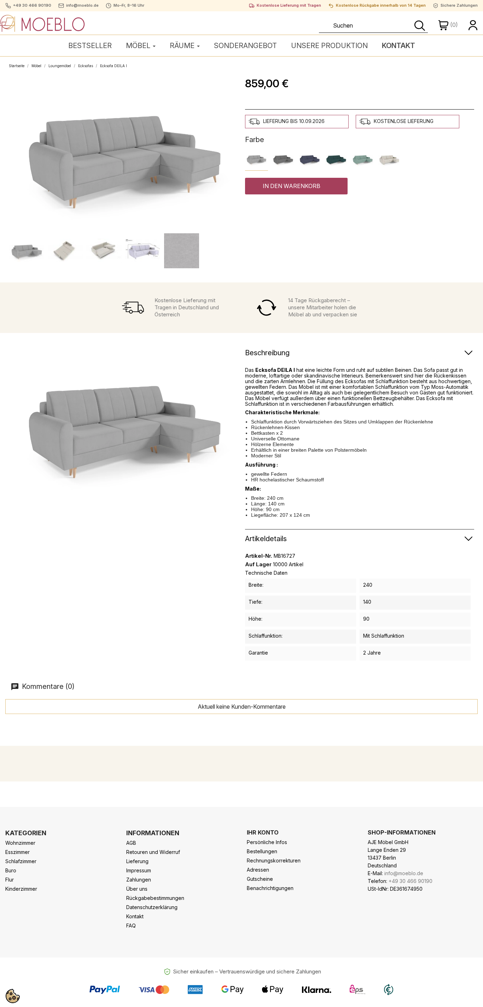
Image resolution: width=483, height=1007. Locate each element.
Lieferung (137, 861)
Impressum (138, 870)
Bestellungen (262, 851)
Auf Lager (258, 564)
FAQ (131, 926)
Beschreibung (267, 353)
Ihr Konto (263, 832)
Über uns (136, 889)
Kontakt (135, 916)
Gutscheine (260, 879)
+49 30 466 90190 (32, 5)
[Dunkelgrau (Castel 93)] (283, 159)
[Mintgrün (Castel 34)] (362, 159)
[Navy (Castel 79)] (309, 159)
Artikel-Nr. (258, 556)
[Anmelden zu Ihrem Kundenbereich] (473, 24)
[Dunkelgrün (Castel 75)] (336, 159)
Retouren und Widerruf (153, 852)
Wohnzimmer (20, 843)
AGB (131, 843)
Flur (9, 880)
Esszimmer (17, 852)
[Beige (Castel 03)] (389, 159)
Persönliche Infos (267, 842)
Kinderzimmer (21, 889)
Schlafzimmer (20, 861)
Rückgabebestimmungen (155, 898)
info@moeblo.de (82, 5)
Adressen (258, 870)
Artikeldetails (266, 538)
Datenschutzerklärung (152, 907)
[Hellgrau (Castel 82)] (256, 159)
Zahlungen (138, 880)
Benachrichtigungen (270, 888)
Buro (10, 870)
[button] (296, 186)
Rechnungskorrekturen (274, 860)
